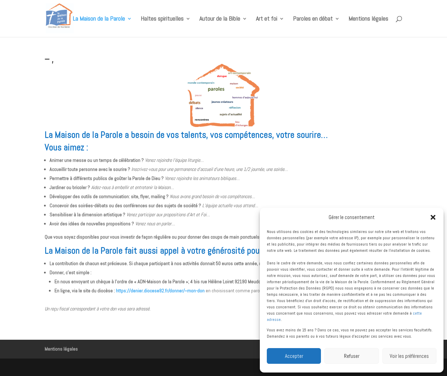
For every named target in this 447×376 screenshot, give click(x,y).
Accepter (294, 356)
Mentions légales (368, 19)
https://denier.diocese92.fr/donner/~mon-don (160, 290)
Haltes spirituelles (162, 19)
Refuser (351, 356)
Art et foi (266, 19)
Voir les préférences (409, 356)
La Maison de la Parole (99, 19)
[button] (433, 217)
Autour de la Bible (219, 19)
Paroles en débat (313, 19)
